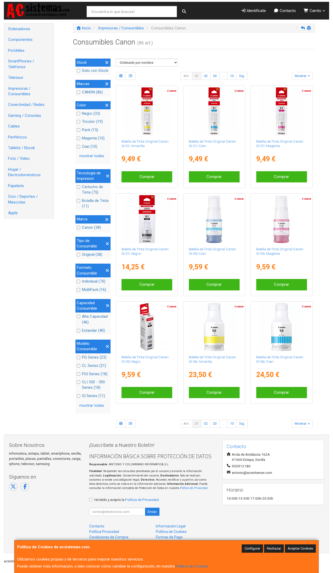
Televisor (15, 77)
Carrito (315, 10)
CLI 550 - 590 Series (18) (93, 385)
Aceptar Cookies (300, 548)
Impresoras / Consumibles (19, 91)
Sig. (242, 76)
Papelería (16, 185)
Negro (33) (91, 113)
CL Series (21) (94, 365)
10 (232, 76)
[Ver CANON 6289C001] (214, 219)
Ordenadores (19, 29)
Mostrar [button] (301, 76)
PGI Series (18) (94, 374)
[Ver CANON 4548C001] (147, 111)
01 (196, 76)
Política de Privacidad (194, 488)
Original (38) (92, 254)
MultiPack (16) (94, 289)
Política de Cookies (192, 566)
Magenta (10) (93, 138)
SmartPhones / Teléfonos (21, 64)
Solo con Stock (95, 70)
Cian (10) (89, 146)
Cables (14, 126)
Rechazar (274, 548)
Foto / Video (19, 158)
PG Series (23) (94, 357)
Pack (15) (90, 130)
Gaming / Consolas (24, 115)
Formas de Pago (169, 537)
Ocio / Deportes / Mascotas (23, 199)
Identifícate (256, 10)
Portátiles (16, 50)
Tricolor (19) (92, 121)
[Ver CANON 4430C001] (281, 327)
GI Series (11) (93, 395)
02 (206, 76)
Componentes (20, 39)
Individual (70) (93, 281)
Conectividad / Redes (26, 104)
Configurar (252, 548)
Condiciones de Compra (108, 537)
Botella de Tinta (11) (95, 203)
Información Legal (170, 526)
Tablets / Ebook (21, 147)
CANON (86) (92, 92)
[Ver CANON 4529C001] (147, 219)
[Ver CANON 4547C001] (281, 111)
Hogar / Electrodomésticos (24, 172)
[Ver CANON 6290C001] (281, 219)
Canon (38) (91, 227)
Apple (13, 213)
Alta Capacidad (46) (95, 319)
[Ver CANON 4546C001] (214, 111)
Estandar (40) (93, 330)
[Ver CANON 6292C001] (147, 327)
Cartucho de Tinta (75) (92, 189)
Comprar (147, 176)
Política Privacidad (104, 532)
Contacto (287, 10)
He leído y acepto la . (126, 500)
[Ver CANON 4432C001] (214, 327)
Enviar (152, 512)
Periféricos (17, 137)
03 (215, 76)
